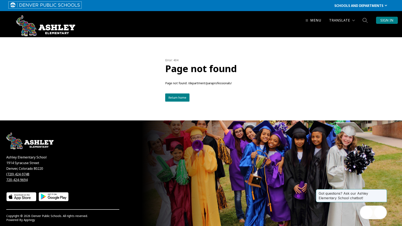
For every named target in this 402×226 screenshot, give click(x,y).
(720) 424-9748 (17, 174)
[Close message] (383, 191)
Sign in (386, 20)
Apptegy (29, 220)
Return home (177, 98)
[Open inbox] (366, 212)
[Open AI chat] (380, 212)
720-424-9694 (17, 179)
